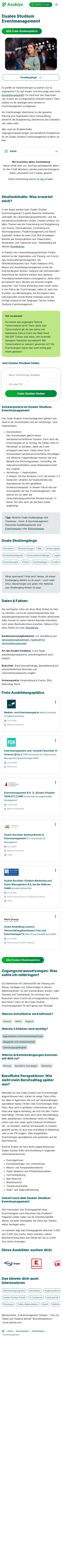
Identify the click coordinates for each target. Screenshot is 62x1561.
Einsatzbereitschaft (13, 95)
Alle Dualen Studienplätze (23, 959)
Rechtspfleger (40, 562)
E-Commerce (36, 1297)
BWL (40, 548)
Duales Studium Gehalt (14, 1297)
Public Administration (28, 1304)
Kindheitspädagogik (13, 555)
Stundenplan (17, 246)
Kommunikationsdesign (38, 555)
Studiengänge (38, 1331)
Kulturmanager (36, 528)
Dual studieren (22, 1331)
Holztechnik (52, 1297)
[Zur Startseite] (12, 4)
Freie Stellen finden (31, 393)
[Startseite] (3, 1330)
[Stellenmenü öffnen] (55, 702)
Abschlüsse (32, 627)
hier (42, 179)
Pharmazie (8, 1304)
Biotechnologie (25, 548)
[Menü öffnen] (56, 4)
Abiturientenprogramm (14, 1290)
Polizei (25, 562)
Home (10, 1331)
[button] (31, 77)
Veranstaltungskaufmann (15, 639)
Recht (45, 1304)
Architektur (8, 548)
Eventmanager (13, 528)
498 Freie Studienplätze (21, 31)
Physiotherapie (10, 562)
